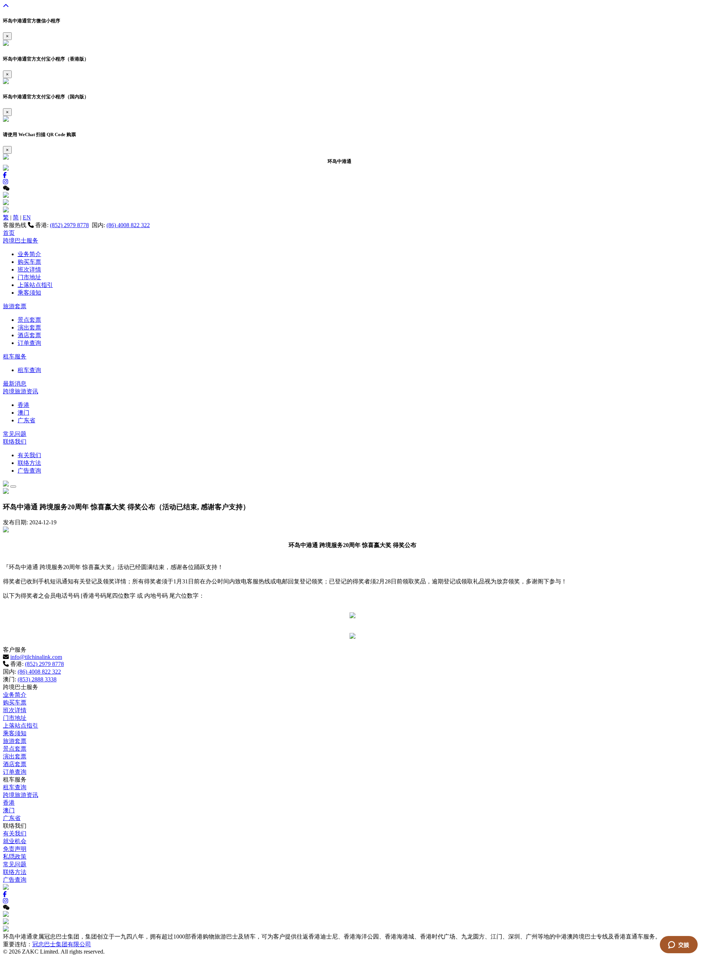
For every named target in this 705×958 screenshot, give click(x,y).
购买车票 (29, 262)
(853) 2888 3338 (37, 679)
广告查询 (29, 470)
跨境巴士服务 (20, 240)
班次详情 (29, 269)
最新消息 (14, 383)
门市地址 (29, 277)
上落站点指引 (35, 285)
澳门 (23, 412)
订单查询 (29, 343)
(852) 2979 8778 (69, 225)
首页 (9, 233)
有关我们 (29, 455)
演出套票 (29, 327)
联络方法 (29, 463)
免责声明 (14, 849)
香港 (23, 405)
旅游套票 (14, 306)
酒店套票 (29, 335)
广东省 (26, 420)
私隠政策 (14, 856)
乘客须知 (29, 292)
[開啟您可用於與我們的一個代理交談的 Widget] (678, 945)
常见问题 (14, 434)
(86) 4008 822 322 (128, 225)
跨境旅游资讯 (20, 391)
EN (27, 217)
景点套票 (29, 320)
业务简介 (29, 254)
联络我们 (14, 441)
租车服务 (14, 356)
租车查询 (29, 370)
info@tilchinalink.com (36, 657)
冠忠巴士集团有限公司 (61, 944)
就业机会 (14, 841)
